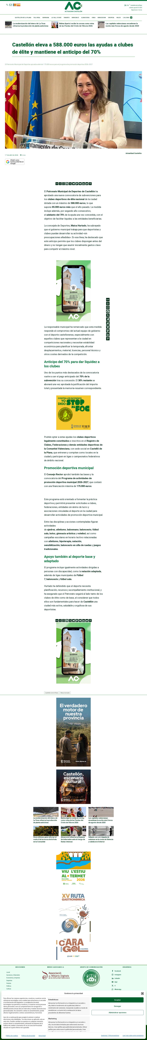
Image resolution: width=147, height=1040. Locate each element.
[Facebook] (66, 183)
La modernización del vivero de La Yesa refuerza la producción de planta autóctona (45, 820)
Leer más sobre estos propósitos (133, 1035)
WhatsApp (118, 989)
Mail (116, 982)
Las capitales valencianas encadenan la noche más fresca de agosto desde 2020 (100, 820)
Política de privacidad (28, 1036)
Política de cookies (12, 1036)
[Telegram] (73, 183)
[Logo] (73, 7)
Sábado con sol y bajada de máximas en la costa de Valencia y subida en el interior (100, 839)
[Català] (15, 5)
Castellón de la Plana (51, 693)
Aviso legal (42, 1036)
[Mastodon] (76, 183)
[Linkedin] (83, 183)
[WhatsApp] (112, 989)
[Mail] (112, 982)
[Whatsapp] (60, 183)
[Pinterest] (90, 183)
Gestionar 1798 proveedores (110, 1035)
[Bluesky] (80, 183)
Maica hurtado (65, 693)
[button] (142, 993)
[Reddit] (86, 183)
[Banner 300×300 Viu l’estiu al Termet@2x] (73, 869)
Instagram (118, 975)
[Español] (19, 5)
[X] (70, 183)
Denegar (117, 1006)
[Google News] (56, 183)
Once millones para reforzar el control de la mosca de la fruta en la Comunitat (45, 839)
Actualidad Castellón (134, 153)
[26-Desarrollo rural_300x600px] (73, 766)
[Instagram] (63, 183)
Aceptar (117, 1000)
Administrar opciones (117, 1013)
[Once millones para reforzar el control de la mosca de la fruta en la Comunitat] (46, 831)
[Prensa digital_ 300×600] (73, 925)
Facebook (118, 971)
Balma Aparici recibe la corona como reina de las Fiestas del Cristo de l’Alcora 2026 (72, 820)
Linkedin (117, 978)
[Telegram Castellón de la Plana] (73, 323)
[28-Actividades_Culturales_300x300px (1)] (73, 803)
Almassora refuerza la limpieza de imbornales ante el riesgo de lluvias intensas (73, 839)
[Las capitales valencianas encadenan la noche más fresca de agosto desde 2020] (101, 24)
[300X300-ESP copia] (73, 429)
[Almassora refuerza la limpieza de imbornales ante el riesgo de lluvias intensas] (73, 831)
